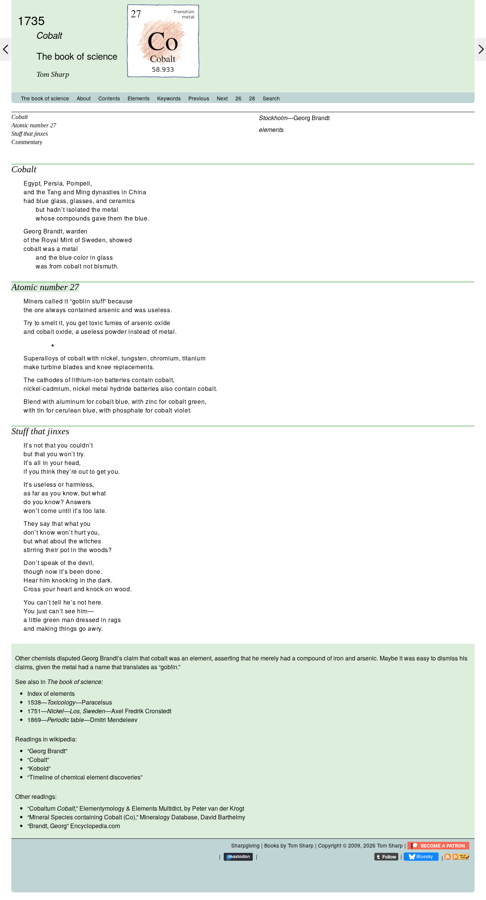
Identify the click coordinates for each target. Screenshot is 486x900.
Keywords (169, 98)
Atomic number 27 (33, 125)
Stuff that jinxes (29, 133)
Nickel (55, 710)
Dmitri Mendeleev (113, 719)
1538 (34, 702)
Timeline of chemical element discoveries (84, 777)
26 (238, 98)
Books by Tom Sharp (289, 845)
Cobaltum (52, 808)
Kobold (39, 768)
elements (271, 129)
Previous (198, 98)
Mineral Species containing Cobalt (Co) (82, 817)
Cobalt (19, 117)
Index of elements (51, 693)
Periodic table (65, 719)
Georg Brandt (311, 117)
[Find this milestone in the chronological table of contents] (163, 85)
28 (252, 98)
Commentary (27, 142)
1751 (34, 710)
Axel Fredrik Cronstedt (141, 710)
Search (271, 98)
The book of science (45, 98)
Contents (109, 98)
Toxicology (61, 702)
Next (222, 98)
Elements (139, 98)
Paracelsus (97, 702)
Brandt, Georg (48, 825)
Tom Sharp (390, 845)
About (84, 98)
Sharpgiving (245, 845)
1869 (34, 719)
